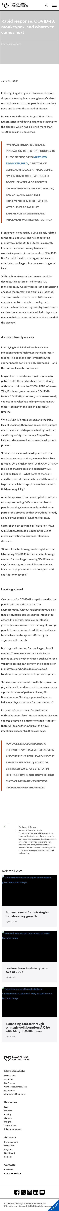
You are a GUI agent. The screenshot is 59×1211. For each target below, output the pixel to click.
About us (8, 1079)
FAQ (6, 1107)
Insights (8, 1121)
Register (8, 1149)
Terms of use (10, 1125)
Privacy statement (12, 1129)
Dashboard (9, 1153)
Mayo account (11, 1142)
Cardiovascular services (15, 1086)
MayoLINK (9, 1145)
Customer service (12, 1173)
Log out (7, 1156)
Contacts (8, 1169)
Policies (8, 1110)
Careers (8, 1118)
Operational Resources (15, 1094)
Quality (7, 1114)
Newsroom (9, 1090)
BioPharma (9, 1083)
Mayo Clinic (9, 1075)
